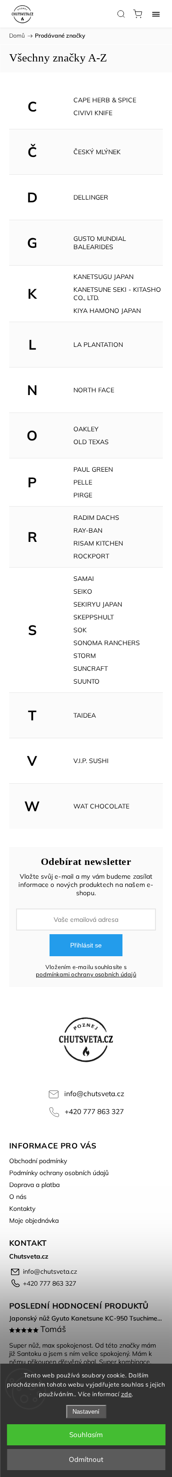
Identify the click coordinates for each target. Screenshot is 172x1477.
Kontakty (22, 1208)
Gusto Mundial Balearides (99, 242)
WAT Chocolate (101, 806)
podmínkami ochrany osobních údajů (86, 974)
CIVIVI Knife (92, 113)
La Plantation (98, 344)
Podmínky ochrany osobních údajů (59, 1173)
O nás (18, 1197)
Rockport (91, 556)
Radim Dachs (96, 517)
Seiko (82, 591)
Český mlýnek (97, 152)
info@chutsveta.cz (94, 1093)
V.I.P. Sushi (91, 761)
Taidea (84, 715)
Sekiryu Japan (97, 604)
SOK (80, 630)
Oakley (86, 429)
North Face (93, 390)
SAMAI (83, 578)
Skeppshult (93, 617)
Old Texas (91, 442)
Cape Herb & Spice (104, 100)
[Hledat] (121, 14)
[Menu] (156, 14)
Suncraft (90, 668)
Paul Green (93, 469)
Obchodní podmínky (38, 1161)
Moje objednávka (34, 1220)
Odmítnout (86, 1459)
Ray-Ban (87, 530)
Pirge (82, 495)
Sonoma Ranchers (106, 643)
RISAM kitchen (98, 543)
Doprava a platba (34, 1185)
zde (126, 1394)
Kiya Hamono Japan (107, 311)
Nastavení (86, 1411)
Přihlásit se (86, 945)
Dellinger (90, 197)
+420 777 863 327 (94, 1111)
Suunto (86, 681)
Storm (84, 656)
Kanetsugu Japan (103, 277)
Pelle (82, 482)
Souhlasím (86, 1434)
